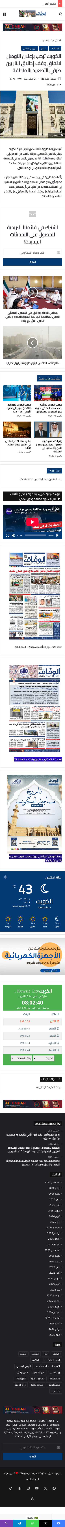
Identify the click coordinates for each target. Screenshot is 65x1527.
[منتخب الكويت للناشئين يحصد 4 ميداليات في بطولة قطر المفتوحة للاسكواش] (48, 393)
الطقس (35, 1360)
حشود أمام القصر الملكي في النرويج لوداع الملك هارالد (29, 3)
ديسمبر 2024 (53, 1295)
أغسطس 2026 (52, 1182)
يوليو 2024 (54, 1324)
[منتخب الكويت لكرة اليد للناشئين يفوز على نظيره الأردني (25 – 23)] (17, 393)
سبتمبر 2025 (53, 1244)
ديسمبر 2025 (53, 1228)
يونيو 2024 (54, 1329)
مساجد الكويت (37, 1385)
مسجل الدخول (41, 479)
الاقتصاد (35, 1354)
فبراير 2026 (54, 1216)
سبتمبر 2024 (53, 1312)
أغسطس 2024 (52, 1318)
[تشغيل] (57, 535)
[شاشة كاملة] (7, 535)
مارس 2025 (54, 1278)
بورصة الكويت (54, 1372)
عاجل (43, 48)
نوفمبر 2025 (53, 1233)
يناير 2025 (55, 1290)
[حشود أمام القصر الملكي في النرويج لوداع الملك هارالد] (17, 430)
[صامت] (13, 535)
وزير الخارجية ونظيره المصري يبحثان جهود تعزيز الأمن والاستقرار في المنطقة (49, 446)
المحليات (44, 40)
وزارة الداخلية (20, 1385)
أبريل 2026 (54, 1205)
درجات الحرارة (55, 1379)
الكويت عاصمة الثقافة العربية (48, 1366)
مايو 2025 (54, 1267)
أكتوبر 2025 (54, 1239)
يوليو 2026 (54, 1188)
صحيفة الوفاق (50, 79)
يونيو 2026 (54, 1194)
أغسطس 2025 (52, 1250)
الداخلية (23, 1354)
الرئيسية (55, 40)
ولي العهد (55, 1391)
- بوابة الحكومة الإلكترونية (49, 1087)
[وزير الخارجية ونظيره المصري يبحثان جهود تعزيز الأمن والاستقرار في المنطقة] (48, 430)
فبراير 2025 (54, 1284)
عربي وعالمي (29, 48)
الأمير (46, 1354)
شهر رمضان (21, 1379)
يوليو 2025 (54, 1256)
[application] (32, 522)
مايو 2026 (54, 1199)
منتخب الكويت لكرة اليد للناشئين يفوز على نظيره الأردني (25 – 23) (19, 408)
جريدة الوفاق (38, 1372)
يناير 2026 (55, 1222)
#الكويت (56, 1354)
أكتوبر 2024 (54, 1307)
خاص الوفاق (22, 1372)
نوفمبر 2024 (53, 1301)
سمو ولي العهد (38, 1379)
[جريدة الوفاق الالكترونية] (32, 13)
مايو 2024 (54, 1335)
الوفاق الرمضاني (23, 1366)
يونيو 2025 (54, 1261)
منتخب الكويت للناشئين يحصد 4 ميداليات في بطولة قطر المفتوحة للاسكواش (48, 408)
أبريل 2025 (54, 1273)
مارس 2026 (54, 1211)
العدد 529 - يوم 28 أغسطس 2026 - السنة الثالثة (38, 647)
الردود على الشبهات (52, 1360)
